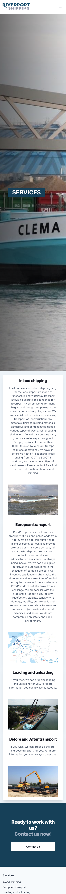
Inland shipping (12, 882)
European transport (14, 887)
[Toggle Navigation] (60, 7)
